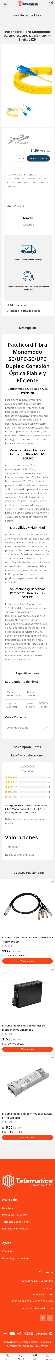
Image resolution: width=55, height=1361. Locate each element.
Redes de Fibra (30, 15)
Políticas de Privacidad (15, 1228)
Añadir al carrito (38, 158)
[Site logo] (27, 3)
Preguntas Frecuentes (14, 1215)
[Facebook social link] (42, 1318)
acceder (17, 819)
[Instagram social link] (50, 1318)
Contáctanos (9, 1251)
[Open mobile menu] (5, 4)
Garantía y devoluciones (16, 1258)
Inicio (13, 15)
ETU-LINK (7, 945)
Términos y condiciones (16, 1221)
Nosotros (7, 1208)
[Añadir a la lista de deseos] (52, 881)
